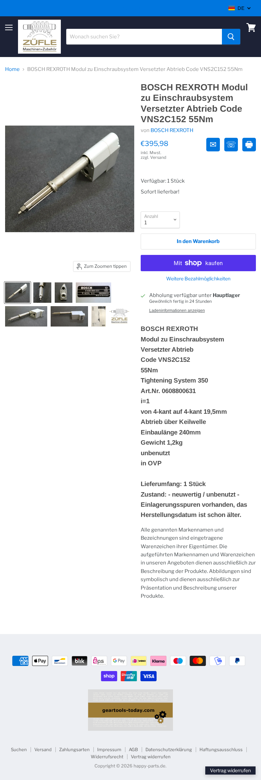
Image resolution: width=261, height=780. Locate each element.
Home (12, 69)
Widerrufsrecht (107, 756)
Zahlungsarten (74, 749)
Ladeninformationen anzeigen (177, 310)
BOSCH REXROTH (172, 130)
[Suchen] (231, 36)
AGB (133, 749)
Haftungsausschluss (221, 749)
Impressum (109, 749)
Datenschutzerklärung (168, 749)
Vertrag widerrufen (151, 756)
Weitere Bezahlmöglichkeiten (198, 278)
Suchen (19, 749)
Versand (43, 749)
